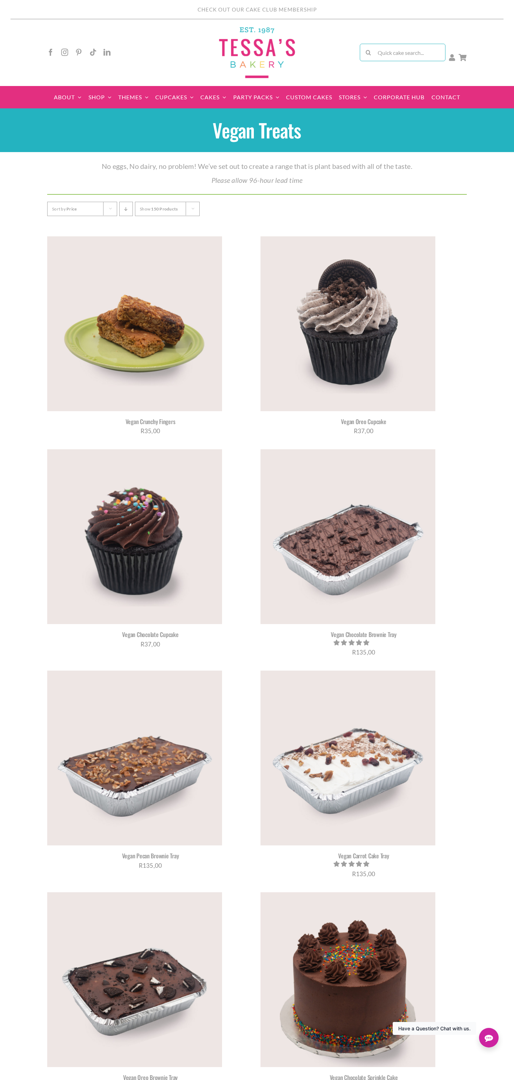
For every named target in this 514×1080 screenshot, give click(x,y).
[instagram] (64, 52)
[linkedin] (106, 52)
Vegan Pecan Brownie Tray (150, 855)
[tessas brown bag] (257, 29)
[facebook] (50, 52)
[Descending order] (126, 209)
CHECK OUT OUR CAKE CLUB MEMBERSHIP (257, 9)
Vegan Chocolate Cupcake (150, 634)
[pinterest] (78, 52)
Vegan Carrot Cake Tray (363, 855)
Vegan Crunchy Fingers (151, 421)
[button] (352, 642)
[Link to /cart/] (463, 57)
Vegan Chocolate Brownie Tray (364, 634)
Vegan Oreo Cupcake (363, 421)
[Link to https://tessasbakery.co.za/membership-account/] (452, 57)
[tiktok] (93, 52)
